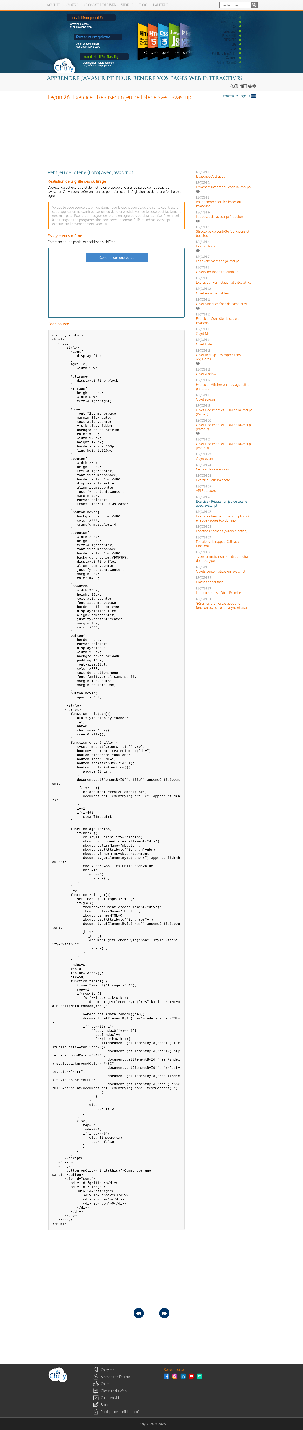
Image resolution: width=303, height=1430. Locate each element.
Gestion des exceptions (212, 469)
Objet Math (204, 333)
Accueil (54, 5)
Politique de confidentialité (120, 1412)
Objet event (204, 459)
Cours (72, 5)
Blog (143, 5)
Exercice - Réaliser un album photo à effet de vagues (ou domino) (222, 518)
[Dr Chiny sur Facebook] (167, 1376)
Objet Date (204, 344)
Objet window (206, 374)
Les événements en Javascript (217, 261)
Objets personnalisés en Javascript (220, 571)
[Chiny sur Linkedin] (184, 1376)
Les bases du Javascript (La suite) (219, 217)
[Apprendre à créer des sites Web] (58, 1382)
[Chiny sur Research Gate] (200, 1376)
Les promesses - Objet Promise (218, 593)
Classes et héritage (209, 582)
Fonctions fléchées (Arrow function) (221, 531)
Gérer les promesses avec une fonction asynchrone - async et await (222, 605)
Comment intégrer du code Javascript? (223, 187)
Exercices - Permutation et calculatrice (224, 282)
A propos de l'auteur (115, 1377)
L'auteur (161, 5)
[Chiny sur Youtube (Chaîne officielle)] (192, 1376)
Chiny (141, 1424)
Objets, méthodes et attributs (217, 272)
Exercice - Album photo (213, 480)
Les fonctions (205, 246)
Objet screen (205, 399)
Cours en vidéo (111, 1398)
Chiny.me (107, 1370)
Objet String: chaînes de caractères (221, 304)
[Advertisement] (152, 134)
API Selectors (206, 491)
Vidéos (127, 5)
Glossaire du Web (100, 5)
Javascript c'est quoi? (210, 176)
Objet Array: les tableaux (214, 293)
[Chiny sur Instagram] (176, 1376)
